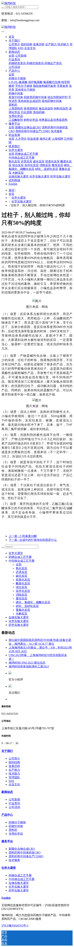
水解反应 (21, 613)
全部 (11, 55)
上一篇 (23, 536)
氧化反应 (21, 568)
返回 (11, 190)
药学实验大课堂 (19, 624)
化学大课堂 (18, 197)
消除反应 (21, 594)
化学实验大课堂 (21, 201)
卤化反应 (21, 575)
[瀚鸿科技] (37, 3)
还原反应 (21, 572)
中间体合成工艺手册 (21, 560)
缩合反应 (21, 587)
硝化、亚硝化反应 (27, 606)
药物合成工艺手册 (20, 556)
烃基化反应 (23, 579)
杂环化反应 (23, 590)
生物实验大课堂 (19, 617)
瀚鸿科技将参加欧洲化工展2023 (29, 666)
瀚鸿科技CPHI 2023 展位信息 (27, 662)
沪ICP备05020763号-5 (14, 925)
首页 (11, 36)
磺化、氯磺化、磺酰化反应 (33, 602)
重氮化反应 (23, 609)
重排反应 (21, 598)
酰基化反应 (23, 583)
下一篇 (33, 539)
